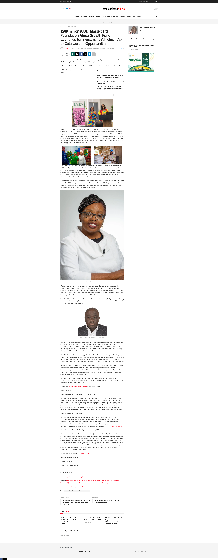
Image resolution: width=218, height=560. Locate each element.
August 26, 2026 (110, 526)
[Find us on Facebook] (60, 9)
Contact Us (63, 1)
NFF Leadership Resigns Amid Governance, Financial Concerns (148, 29)
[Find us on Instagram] (70, 9)
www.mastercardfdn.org (114, 426)
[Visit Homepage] (112, 8)
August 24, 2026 (65, 535)
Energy (122, 17)
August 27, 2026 (65, 526)
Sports (128, 17)
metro (67, 48)
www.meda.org (85, 453)
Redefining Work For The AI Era (69, 532)
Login (156, 1)
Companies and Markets (110, 17)
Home (77, 17)
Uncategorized (110, 48)
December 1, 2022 (76, 48)
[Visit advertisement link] (109, 20)
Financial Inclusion (100, 48)
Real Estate (137, 17)
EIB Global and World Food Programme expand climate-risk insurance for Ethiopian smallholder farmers (110, 88)
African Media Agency (104, 483)
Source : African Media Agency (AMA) (71, 487)
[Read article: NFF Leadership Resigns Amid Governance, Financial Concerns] (133, 30)
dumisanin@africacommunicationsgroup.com (74, 477)
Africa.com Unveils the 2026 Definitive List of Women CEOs (110, 82)
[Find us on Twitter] (64, 9)
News (98, 17)
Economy (84, 17)
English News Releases (70, 26)
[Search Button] (157, 16)
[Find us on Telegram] (67, 9)
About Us (69, 1)
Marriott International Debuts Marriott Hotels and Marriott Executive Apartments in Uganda (110, 77)
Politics (91, 17)
